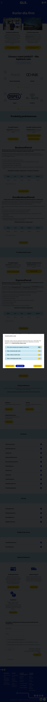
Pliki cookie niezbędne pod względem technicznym (18, 347)
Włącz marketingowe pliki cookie (14, 358)
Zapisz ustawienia (37, 365)
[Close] (41, 336)
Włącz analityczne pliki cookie (13, 354)
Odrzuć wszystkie (20, 365)
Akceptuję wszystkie (10, 365)
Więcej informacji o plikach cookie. (19, 343)
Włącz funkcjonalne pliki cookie (13, 351)
